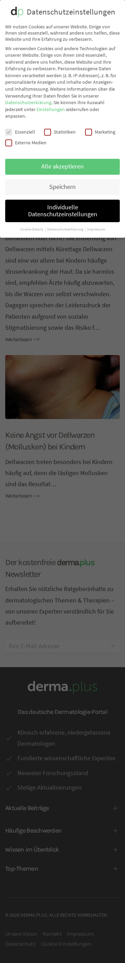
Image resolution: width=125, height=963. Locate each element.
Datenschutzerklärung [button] (65, 229)
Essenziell (25, 132)
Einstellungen (50, 109)
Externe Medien (31, 142)
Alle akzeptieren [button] (62, 166)
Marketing (105, 132)
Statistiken (65, 132)
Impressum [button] (96, 229)
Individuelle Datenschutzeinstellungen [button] (62, 210)
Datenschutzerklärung (28, 102)
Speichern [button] (62, 187)
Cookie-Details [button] (32, 229)
